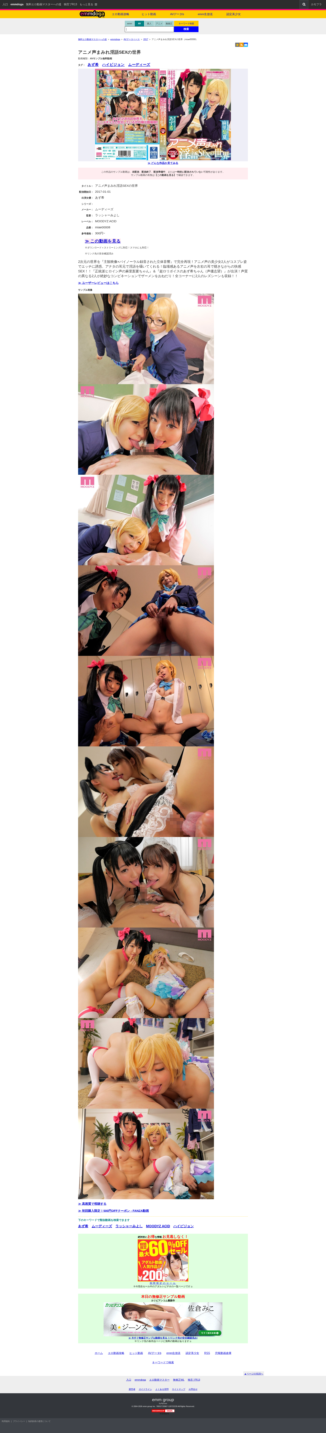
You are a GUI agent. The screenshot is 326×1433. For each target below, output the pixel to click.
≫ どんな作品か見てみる (163, 163)
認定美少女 (233, 14)
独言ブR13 (70, 4)
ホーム (99, 1353)
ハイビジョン (113, 64)
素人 (149, 23)
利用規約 (6, 1421)
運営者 (132, 1389)
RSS (207, 1353)
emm (129, 23)
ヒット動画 (149, 14)
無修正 (169, 23)
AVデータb (177, 14)
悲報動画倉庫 (223, 1353)
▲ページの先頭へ (253, 1373)
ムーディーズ (139, 64)
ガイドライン (145, 1389)
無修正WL (178, 1379)
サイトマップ (178, 1389)
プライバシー (19, 1421)
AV (139, 23)
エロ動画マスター (159, 1379)
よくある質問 (162, 1389)
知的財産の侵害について (39, 1421)
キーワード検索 (186, 23)
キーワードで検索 (163, 1362)
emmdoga (140, 1379)
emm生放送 (205, 14)
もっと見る (86, 4)
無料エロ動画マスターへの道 (43, 4)
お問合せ (193, 1389)
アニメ (159, 23)
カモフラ (316, 4)
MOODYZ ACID (158, 1226)
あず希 (93, 64)
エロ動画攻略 (120, 14)
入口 (5, 4)
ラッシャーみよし (129, 1226)
